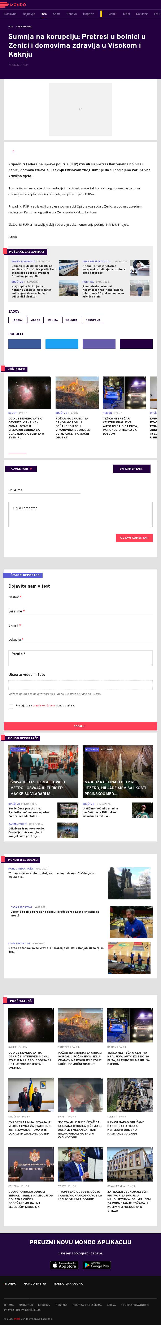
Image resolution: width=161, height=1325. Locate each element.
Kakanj (17, 320)
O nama (9, 1305)
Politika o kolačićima (87, 1305)
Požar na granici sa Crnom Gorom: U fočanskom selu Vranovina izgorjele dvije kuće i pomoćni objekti (73, 428)
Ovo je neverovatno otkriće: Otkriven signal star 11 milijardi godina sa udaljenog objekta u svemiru (26, 428)
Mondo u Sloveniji (23, 860)
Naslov (14, 597)
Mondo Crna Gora (68, 1284)
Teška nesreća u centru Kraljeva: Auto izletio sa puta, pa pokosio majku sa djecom (120, 426)
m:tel (17, 1319)
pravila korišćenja (44, 705)
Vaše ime (16, 611)
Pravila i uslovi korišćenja (22, 1310)
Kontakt (62, 1305)
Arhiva (111, 1305)
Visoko (35, 320)
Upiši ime (15, 490)
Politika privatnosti (135, 1305)
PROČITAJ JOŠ (21, 1001)
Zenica (53, 320)
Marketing (26, 1305)
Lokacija (15, 640)
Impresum (44, 1305)
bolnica (72, 320)
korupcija (93, 320)
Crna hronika (23, 26)
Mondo (10, 1284)
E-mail (14, 625)
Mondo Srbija (35, 1284)
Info (10, 26)
